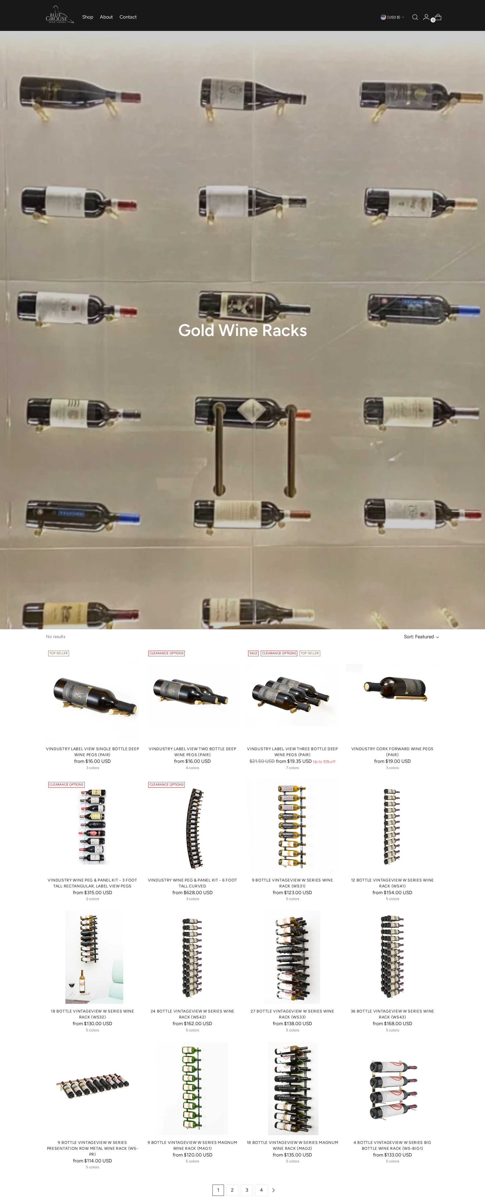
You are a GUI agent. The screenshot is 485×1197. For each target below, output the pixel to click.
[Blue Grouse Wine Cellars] (60, 14)
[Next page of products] (273, 1190)
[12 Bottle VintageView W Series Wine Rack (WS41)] (392, 826)
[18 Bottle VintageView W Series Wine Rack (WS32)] (92, 957)
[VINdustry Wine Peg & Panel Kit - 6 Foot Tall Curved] (192, 826)
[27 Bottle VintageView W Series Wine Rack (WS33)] (292, 957)
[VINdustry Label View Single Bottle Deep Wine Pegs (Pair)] (92, 694)
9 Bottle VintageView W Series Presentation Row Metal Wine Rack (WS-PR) (92, 1148)
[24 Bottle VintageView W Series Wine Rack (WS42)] (192, 957)
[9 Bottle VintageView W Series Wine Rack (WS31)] (292, 826)
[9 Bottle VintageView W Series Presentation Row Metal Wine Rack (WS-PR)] (92, 1088)
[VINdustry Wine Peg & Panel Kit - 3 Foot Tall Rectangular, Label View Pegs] (92, 826)
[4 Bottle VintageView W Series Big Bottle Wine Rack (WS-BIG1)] (392, 1088)
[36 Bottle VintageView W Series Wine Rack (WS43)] (392, 957)
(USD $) (393, 17)
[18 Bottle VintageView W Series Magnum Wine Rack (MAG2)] (292, 1088)
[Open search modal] (414, 17)
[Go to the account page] (424, 17)
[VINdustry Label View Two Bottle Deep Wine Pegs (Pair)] (192, 694)
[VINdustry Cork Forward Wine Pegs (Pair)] (392, 694)
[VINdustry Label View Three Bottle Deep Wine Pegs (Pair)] (292, 694)
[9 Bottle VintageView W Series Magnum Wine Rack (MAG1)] (192, 1088)
